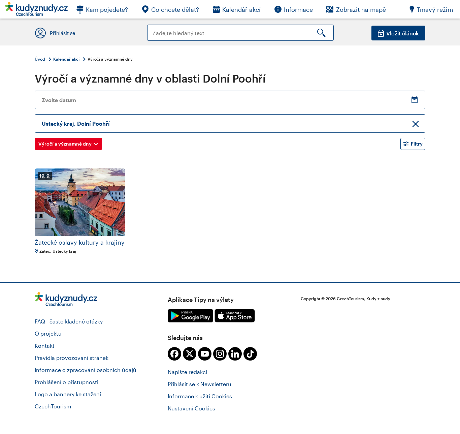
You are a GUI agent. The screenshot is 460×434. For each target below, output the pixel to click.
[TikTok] (250, 354)
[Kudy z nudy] (36, 11)
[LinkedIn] (235, 354)
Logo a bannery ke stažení (68, 394)
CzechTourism (53, 406)
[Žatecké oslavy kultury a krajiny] (80, 202)
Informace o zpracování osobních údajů (85, 370)
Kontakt (45, 345)
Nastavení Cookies (191, 408)
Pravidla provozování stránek (71, 357)
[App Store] (235, 315)
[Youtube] (204, 354)
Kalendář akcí (66, 59)
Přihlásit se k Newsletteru (199, 384)
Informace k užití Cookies (200, 396)
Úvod (40, 59)
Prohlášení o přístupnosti (66, 382)
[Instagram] (220, 354)
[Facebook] (174, 354)
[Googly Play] (190, 315)
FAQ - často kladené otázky (69, 321)
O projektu (48, 333)
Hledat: (156, 28)
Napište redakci (187, 372)
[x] (189, 354)
